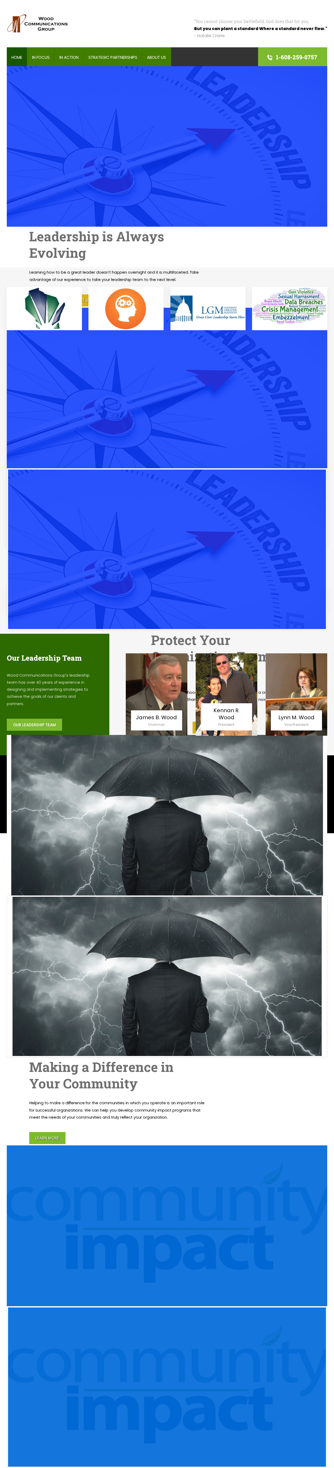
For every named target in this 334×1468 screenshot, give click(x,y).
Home (16, 57)
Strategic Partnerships (112, 57)
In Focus (41, 57)
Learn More (47, 1138)
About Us (156, 57)
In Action (69, 57)
